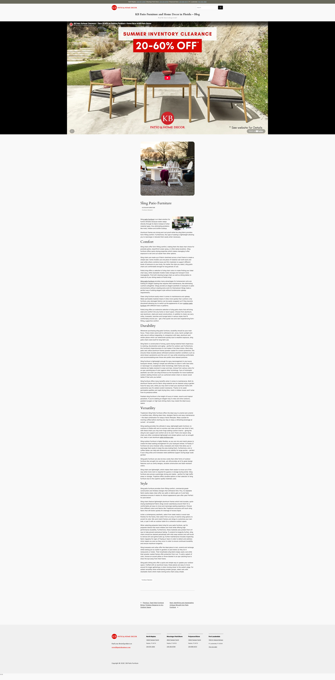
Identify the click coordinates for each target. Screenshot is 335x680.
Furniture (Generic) (147, 210)
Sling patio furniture (147, 281)
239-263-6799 (163, 2)
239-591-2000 (141, 2)
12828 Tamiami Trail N (152, 640)
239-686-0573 (183, 2)
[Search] (220, 7)
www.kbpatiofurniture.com (121, 647)
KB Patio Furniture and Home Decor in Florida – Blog (167, 14)
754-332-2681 (202, 2)
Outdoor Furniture (148, 207)
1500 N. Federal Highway (216, 640)
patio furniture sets (166, 437)
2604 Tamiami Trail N (173, 640)
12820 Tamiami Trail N (194, 640)
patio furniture (149, 219)
